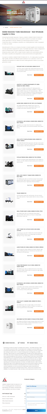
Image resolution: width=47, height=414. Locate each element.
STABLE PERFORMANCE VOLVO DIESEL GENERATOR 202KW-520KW (28, 265)
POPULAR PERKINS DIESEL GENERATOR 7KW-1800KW (29, 157)
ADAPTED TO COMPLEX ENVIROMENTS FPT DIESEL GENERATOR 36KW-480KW (28, 85)
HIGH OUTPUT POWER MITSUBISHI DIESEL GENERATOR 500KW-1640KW (29, 140)
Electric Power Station (7, 398)
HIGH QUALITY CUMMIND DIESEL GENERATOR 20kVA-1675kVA (29, 301)
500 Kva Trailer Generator (8, 396)
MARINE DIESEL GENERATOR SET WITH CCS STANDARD (29, 103)
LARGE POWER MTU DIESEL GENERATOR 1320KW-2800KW (30, 247)
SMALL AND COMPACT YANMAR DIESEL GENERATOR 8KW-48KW (29, 176)
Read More (29, 75)
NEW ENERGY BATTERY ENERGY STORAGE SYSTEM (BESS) (30, 319)
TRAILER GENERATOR (21, 193)
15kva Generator (6, 403)
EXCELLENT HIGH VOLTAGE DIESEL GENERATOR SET (28, 66)
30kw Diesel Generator (7, 401)
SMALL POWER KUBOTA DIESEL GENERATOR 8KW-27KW (30, 211)
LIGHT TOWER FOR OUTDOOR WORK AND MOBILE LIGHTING (28, 229)
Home (6, 27)
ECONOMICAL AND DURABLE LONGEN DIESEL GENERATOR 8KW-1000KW (30, 122)
